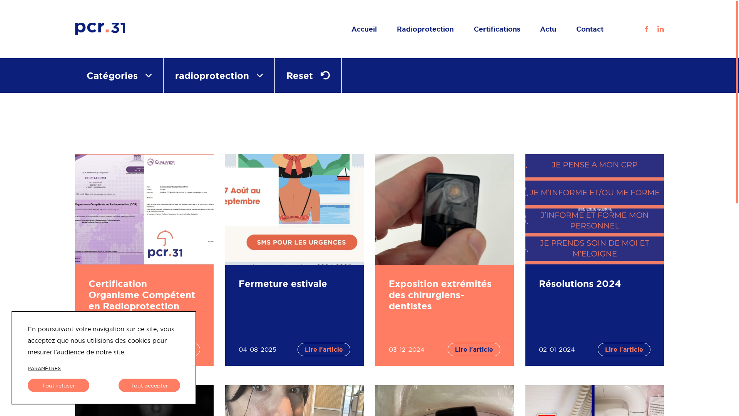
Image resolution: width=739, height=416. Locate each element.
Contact (590, 29)
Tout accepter (149, 385)
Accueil (364, 29)
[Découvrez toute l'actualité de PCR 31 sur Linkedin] (656, 29)
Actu (548, 29)
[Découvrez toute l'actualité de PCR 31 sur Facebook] (646, 29)
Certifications (497, 29)
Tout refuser (58, 385)
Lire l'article (324, 349)
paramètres (44, 368)
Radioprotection (425, 29)
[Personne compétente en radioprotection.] (144, 29)
